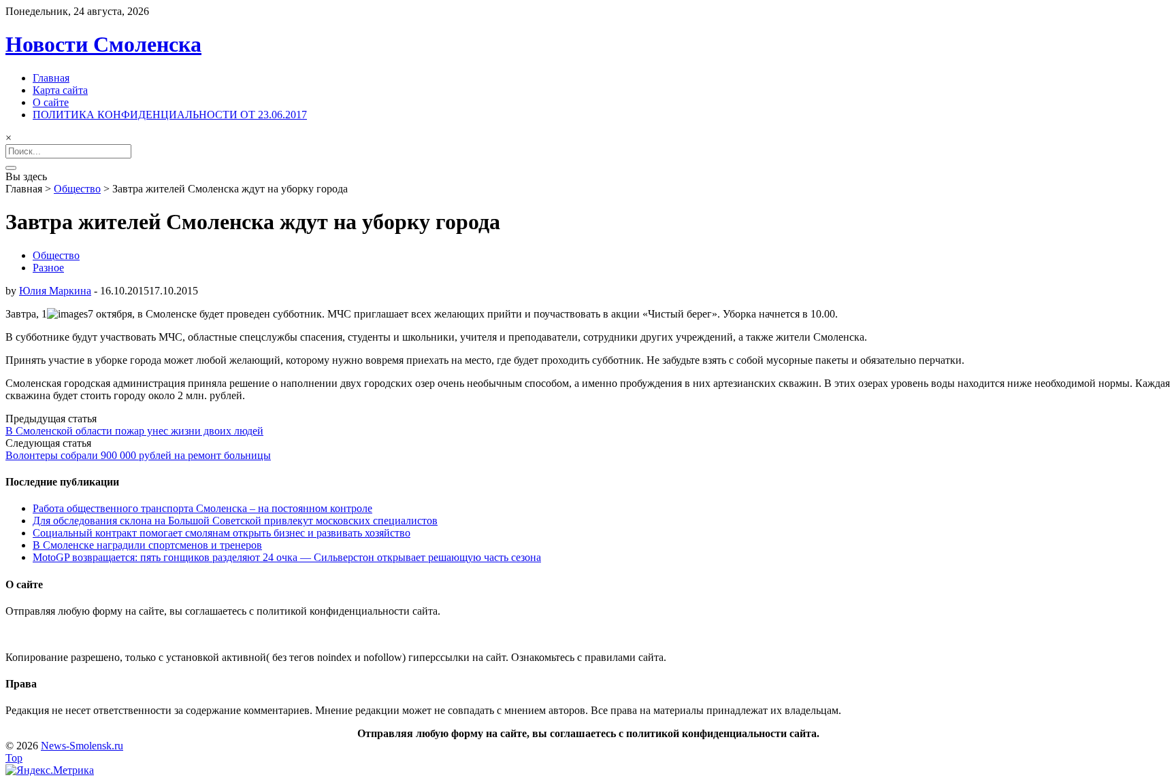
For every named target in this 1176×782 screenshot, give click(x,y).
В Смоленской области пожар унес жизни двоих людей (134, 431)
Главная (51, 78)
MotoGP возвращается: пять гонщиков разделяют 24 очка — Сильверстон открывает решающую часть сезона (287, 557)
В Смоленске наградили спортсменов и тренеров (147, 545)
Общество (77, 188)
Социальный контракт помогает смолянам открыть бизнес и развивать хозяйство (221, 533)
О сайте (51, 102)
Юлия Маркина (55, 290)
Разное (48, 267)
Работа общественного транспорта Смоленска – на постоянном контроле (202, 508)
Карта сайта (60, 90)
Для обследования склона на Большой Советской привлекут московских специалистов (235, 520)
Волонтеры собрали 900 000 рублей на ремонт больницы (138, 455)
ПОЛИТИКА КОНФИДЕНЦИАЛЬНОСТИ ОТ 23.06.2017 (170, 114)
